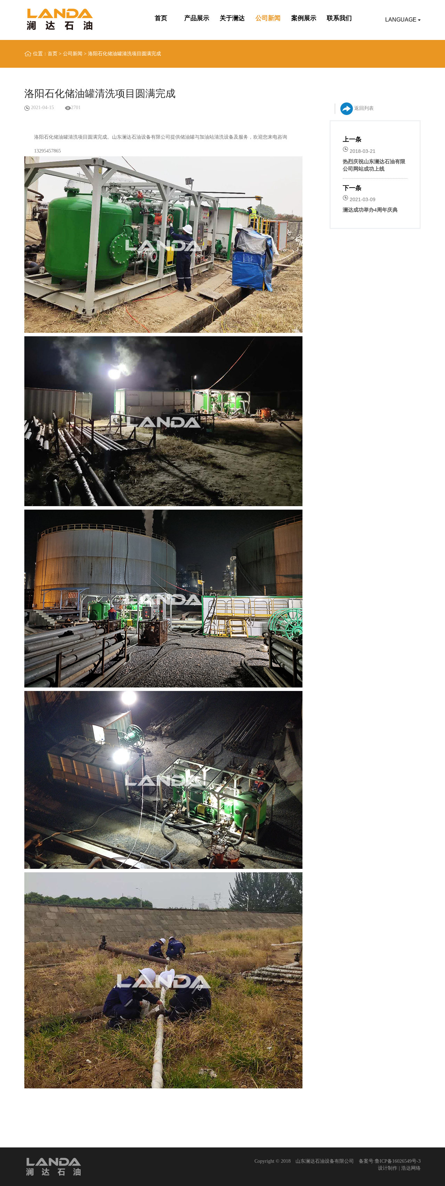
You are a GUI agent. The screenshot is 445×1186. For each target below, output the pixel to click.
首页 (52, 53)
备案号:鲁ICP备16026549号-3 (390, 1161)
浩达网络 (411, 1168)
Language (401, 20)
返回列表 (363, 108)
